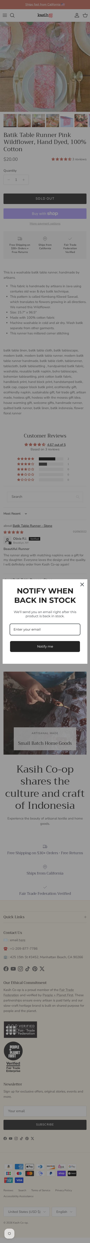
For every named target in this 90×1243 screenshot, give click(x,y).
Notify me (45, 646)
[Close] (82, 584)
